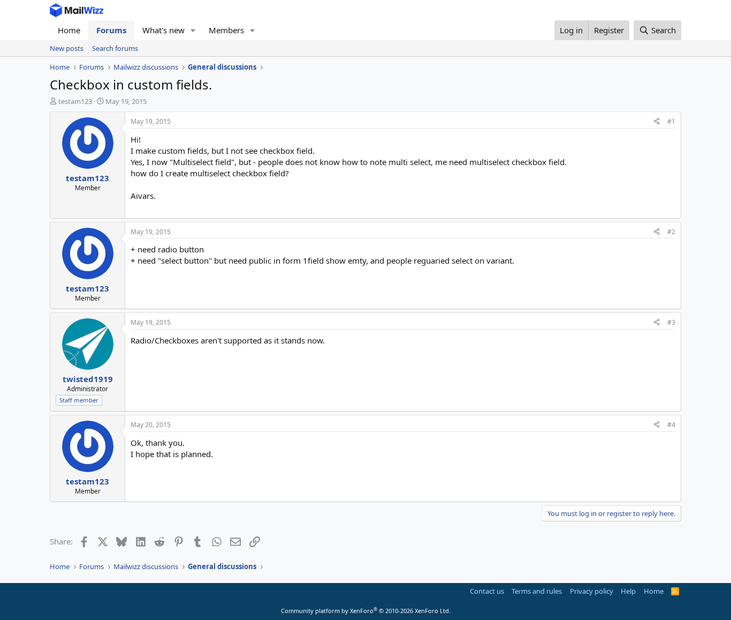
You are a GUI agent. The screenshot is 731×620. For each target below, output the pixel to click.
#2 (671, 231)
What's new (163, 30)
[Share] (657, 122)
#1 (671, 121)
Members (226, 30)
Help (628, 591)
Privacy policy (591, 591)
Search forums (115, 48)
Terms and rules (537, 591)
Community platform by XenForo (366, 611)
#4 (671, 424)
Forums (111, 30)
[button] (193, 30)
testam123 (75, 101)
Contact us (487, 591)
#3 (671, 322)
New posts (66, 48)
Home (69, 30)
